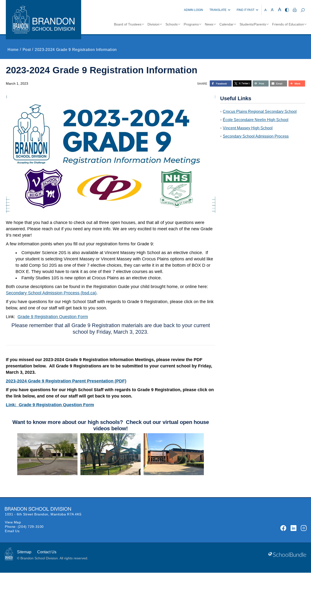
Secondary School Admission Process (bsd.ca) (51, 292)
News (209, 24)
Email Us (12, 531)
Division (153, 24)
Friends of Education (288, 24)
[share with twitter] (242, 83)
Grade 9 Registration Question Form (52, 316)
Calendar (226, 24)
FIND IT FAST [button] (245, 10)
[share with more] (296, 83)
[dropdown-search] (303, 10)
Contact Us (46, 552)
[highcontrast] (287, 10)
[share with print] (260, 83)
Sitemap (24, 552)
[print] (295, 10)
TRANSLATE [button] (217, 10)
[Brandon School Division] (175, 10)
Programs (191, 24)
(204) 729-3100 (31, 527)
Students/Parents (253, 24)
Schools (171, 24)
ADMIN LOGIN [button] (193, 10)
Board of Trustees (127, 24)
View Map (13, 522)
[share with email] (278, 83)
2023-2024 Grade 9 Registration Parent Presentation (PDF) (66, 381)
